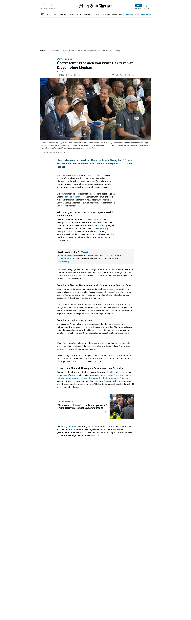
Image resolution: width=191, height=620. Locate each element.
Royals (65, 50)
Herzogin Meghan (72, 196)
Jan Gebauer (64, 72)
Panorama (55, 50)
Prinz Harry (62, 175)
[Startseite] (95, 6)
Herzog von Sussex (69, 426)
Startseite (43, 50)
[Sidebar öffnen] (42, 14)
